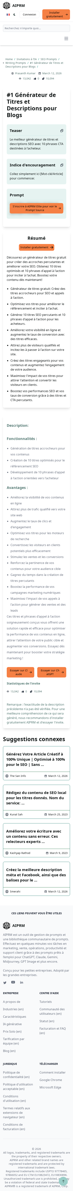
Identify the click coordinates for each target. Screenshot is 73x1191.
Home (9, 59)
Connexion (29, 14)
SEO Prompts (49, 59)
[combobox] (36, 28)
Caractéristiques (14, 1017)
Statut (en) (46, 1021)
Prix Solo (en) (12, 1031)
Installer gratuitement (54, 14)
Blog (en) (9, 1051)
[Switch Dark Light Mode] (14, 14)
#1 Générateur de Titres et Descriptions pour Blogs (34, 64)
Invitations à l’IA (27, 59)
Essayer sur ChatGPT (50, 672)
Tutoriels (45, 1002)
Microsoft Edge (50, 1087)
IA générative (12, 1024)
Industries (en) (13, 1009)
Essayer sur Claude (19, 672)
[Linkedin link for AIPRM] (22, 983)
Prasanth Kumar (25, 73)
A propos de (11, 1002)
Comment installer (52, 1072)
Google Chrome (50, 1080)
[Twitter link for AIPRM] (5, 983)
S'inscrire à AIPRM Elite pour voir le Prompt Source (35, 208)
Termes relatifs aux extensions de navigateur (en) (16, 1112)
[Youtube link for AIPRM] (13, 983)
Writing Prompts (16, 63)
